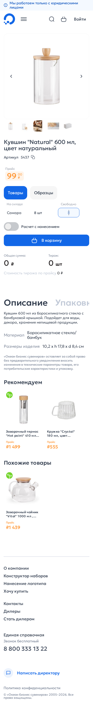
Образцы (43, 192)
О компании (16, 568)
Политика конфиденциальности (32, 688)
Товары (15, 192)
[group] (23, 409)
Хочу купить (16, 591)
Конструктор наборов (26, 576)
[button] (11, 76)
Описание (25, 302)
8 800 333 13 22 (25, 649)
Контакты (13, 604)
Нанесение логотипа (25, 584)
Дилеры (12, 611)
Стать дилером (19, 619)
